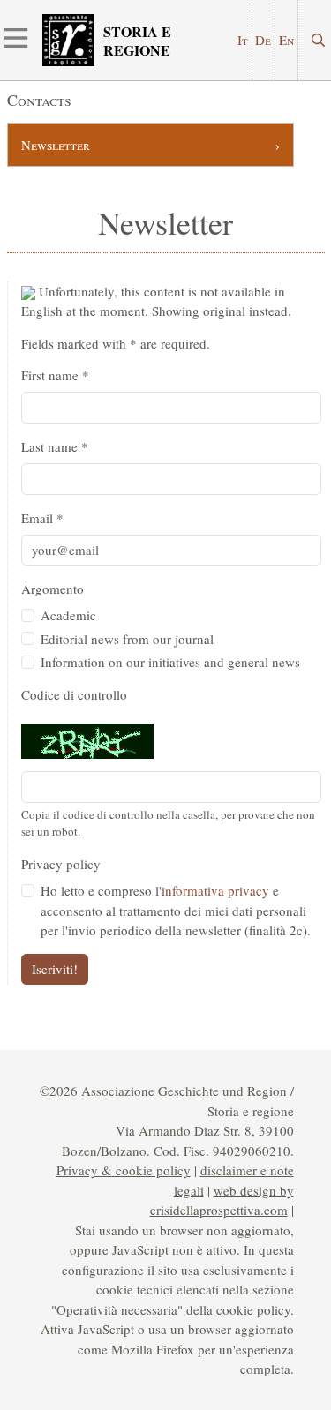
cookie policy (253, 1309)
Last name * (54, 446)
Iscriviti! (55, 969)
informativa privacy (215, 890)
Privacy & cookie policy (123, 1170)
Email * (42, 518)
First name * (55, 375)
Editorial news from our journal (127, 639)
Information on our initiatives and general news (170, 662)
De (263, 40)
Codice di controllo (74, 694)
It (242, 40)
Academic (68, 615)
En (286, 40)
